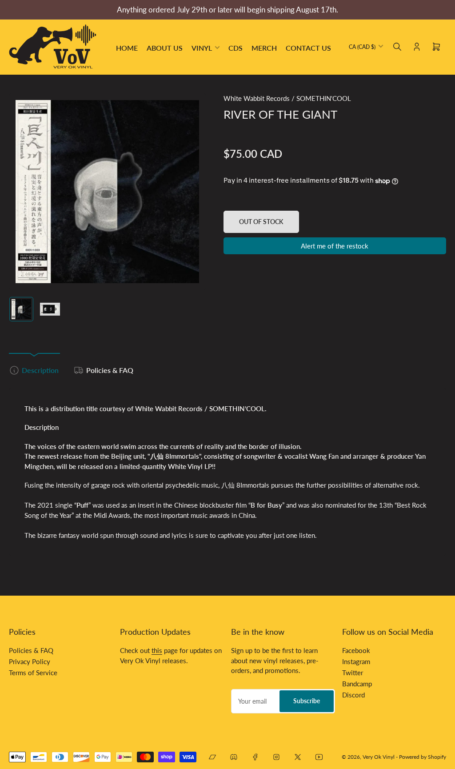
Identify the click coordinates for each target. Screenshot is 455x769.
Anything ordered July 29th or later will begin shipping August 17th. (227, 9)
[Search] (397, 46)
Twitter (352, 673)
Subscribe (306, 701)
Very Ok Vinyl (379, 756)
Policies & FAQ (109, 370)
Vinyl (202, 48)
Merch (264, 48)
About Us (165, 48)
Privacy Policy (29, 661)
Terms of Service (33, 673)
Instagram (356, 661)
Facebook (356, 650)
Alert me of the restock (334, 246)
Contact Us (308, 48)
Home (127, 48)
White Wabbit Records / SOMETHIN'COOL (287, 98)
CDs (235, 48)
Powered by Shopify (422, 756)
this (157, 650)
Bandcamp (357, 684)
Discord (353, 695)
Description (40, 370)
